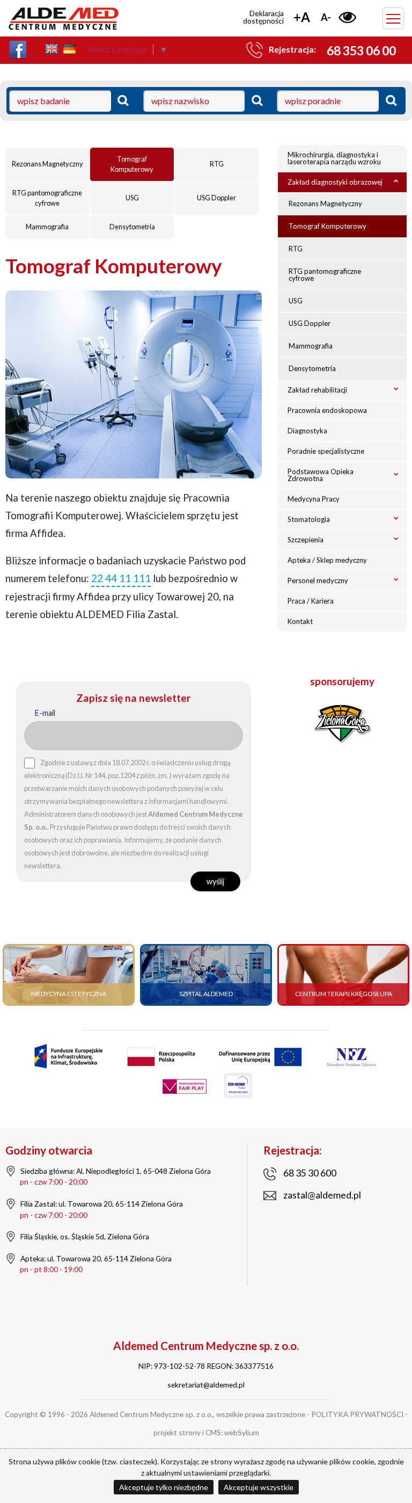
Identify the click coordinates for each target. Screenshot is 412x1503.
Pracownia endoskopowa (327, 410)
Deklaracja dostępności (263, 17)
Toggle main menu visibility (393, 18)
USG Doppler (216, 197)
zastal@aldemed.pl (322, 1195)
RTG (217, 163)
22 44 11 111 (121, 578)
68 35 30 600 (309, 1173)
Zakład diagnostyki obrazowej (335, 182)
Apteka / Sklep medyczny (327, 560)
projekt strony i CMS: (188, 1432)
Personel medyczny (318, 580)
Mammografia (47, 226)
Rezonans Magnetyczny (47, 163)
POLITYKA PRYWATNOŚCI (357, 1414)
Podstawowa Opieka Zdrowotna (321, 475)
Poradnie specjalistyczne (326, 451)
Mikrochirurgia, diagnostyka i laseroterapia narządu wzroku (334, 158)
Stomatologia (309, 519)
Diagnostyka (307, 430)
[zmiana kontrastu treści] (347, 17)
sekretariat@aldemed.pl (206, 1384)
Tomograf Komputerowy (132, 164)
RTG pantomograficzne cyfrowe (47, 197)
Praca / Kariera (311, 601)
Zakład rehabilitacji (317, 390)
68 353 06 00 (361, 50)
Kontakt (300, 621)
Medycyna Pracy (314, 499)
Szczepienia (305, 539)
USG (132, 197)
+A (301, 17)
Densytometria (132, 226)
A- (326, 17)
